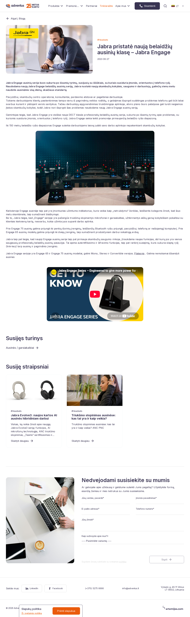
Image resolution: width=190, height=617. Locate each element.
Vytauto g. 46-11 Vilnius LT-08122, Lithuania (172, 588)
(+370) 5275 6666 (94, 588)
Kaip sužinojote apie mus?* (95, 536)
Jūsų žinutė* (88, 519)
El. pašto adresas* (90, 509)
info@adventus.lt (130, 588)
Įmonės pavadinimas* (146, 498)
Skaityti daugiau (20, 440)
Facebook (58, 588)
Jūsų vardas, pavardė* (93, 498)
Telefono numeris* (145, 509)
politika (122, 561)
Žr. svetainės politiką (32, 613)
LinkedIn (34, 588)
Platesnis (139, 253)
